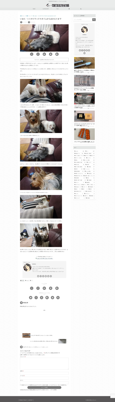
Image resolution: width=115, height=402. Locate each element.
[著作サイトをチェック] (38, 276)
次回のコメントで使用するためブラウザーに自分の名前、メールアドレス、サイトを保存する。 (44, 385)
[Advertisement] (44, 320)
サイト (21, 380)
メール (22, 375)
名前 (21, 371)
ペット (23, 280)
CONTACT (30, 400)
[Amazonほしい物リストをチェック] (43, 276)
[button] (57, 54)
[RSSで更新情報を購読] (51, 276)
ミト (32, 280)
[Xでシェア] (31, 54)
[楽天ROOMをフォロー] (46, 276)
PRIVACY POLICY (23, 400)
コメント (23, 356)
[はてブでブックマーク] (44, 54)
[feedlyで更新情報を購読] (48, 276)
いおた (27, 280)
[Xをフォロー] (41, 276)
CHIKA (34, 264)
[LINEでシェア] (50, 54)
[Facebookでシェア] (38, 54)
